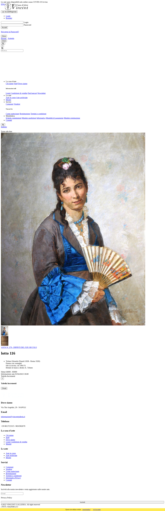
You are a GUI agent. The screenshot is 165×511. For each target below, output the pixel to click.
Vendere (17, 104)
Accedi (4, 27)
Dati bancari (32, 93)
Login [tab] (8, 16)
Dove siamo (22, 84)
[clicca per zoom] (73, 229)
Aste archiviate (22, 98)
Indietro (4, 127)
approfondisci (86, 509)
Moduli (8, 444)
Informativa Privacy (13, 478)
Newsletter (41, 93)
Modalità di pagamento (54, 118)
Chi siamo (10, 84)
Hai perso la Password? (10, 32)
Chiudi (4, 388)
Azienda (11, 38)
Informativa (41, 118)
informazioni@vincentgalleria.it (13, 417)
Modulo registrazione (72, 118)
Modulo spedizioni (29, 118)
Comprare (9, 104)
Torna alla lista (6, 131)
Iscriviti (82, 502)
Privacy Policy (6, 498)
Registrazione (25, 114)
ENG (3, 4)
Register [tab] (9, 18)
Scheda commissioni (13, 118)
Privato (3, 38)
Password (27, 25)
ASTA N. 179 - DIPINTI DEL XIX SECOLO (19, 347)
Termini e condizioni (38, 114)
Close (4, 36)
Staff (16, 84)
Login (26, 22)
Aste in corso (11, 98)
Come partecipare (12, 114)
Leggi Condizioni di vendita (16, 93)
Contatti (9, 120)
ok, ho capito (97, 509)
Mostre (8, 100)
